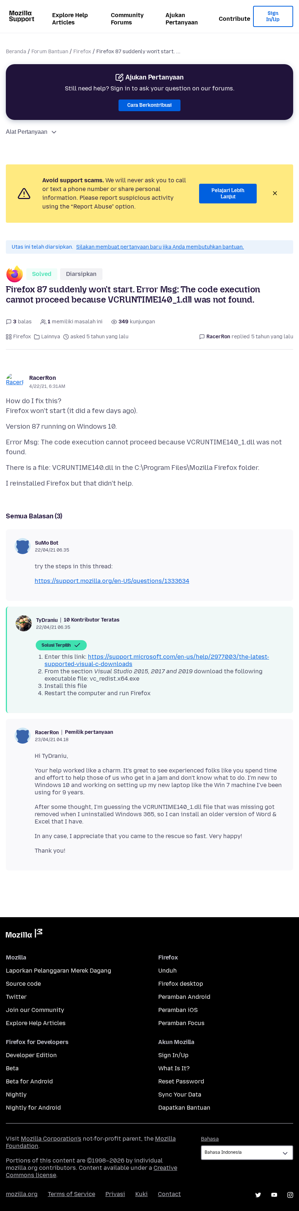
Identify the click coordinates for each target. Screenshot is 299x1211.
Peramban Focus (181, 1023)
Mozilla (24, 935)
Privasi (115, 1194)
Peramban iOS (178, 1009)
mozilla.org (22, 1194)
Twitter (16, 996)
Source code (23, 983)
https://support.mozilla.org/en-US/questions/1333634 (112, 580)
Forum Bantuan (49, 51)
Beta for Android (29, 1081)
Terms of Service (71, 1194)
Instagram (290, 1195)
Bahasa (210, 1139)
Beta (12, 1068)
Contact (169, 1194)
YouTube (274, 1195)
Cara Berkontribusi (149, 105)
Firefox (82, 51)
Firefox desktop (180, 983)
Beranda (16, 51)
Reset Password (181, 1081)
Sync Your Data (179, 1094)
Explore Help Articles (70, 19)
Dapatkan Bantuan (184, 1107)
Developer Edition (31, 1055)
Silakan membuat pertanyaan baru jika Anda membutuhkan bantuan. (160, 247)
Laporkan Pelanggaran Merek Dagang (58, 970)
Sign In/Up (273, 16)
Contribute (234, 18)
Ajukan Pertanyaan (182, 19)
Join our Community (35, 1009)
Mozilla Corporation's (51, 1138)
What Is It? (174, 1068)
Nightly (16, 1094)
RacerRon (42, 377)
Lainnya (50, 337)
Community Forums (127, 19)
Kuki (141, 1194)
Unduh (167, 970)
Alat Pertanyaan (26, 132)
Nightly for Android (33, 1107)
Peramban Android (184, 996)
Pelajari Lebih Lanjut (227, 193)
